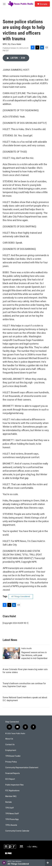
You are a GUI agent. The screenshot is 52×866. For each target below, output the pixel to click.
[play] (4, 862)
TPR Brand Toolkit (12, 756)
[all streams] (48, 862)
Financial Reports (12, 773)
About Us (9, 739)
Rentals (8, 802)
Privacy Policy (11, 762)
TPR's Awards (11, 825)
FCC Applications (12, 791)
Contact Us (10, 745)
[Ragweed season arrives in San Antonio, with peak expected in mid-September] (11, 653)
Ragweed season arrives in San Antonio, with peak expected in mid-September (34, 655)
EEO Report (10, 779)
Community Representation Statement (21, 768)
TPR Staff (9, 808)
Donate (43, 4)
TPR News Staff (12, 814)
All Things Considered (20, 596)
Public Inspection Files (14, 785)
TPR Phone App (12, 819)
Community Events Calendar (17, 831)
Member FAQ (10, 796)
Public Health (26, 648)
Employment (10, 750)
